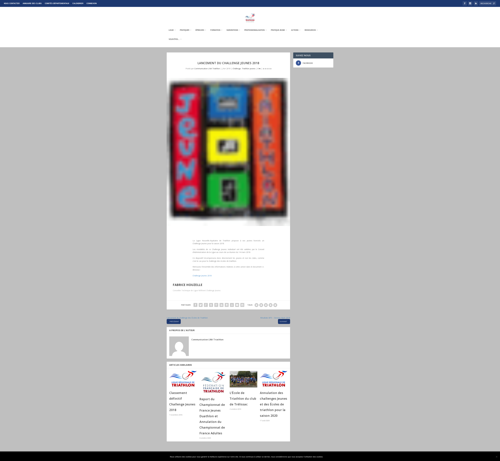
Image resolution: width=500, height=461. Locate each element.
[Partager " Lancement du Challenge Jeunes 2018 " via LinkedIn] (221, 305)
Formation (215, 30)
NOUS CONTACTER (12, 3)
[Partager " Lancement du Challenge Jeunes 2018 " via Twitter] (200, 305)
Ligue (171, 30)
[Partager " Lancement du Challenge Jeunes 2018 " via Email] (237, 305)
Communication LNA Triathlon (207, 68)
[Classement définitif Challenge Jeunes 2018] (183, 379)
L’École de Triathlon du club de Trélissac (243, 398)
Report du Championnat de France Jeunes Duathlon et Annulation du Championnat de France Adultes (212, 416)
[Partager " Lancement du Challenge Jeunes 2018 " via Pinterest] (216, 305)
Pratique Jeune (278, 30)
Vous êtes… (174, 39)
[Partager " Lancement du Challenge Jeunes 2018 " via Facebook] (195, 305)
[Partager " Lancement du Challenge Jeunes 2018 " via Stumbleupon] (232, 305)
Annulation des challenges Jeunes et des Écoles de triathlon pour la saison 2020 (273, 404)
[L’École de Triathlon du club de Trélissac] (243, 379)
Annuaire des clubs (32, 3)
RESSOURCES (310, 30)
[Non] (496, 456)
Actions (294, 30)
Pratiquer (184, 30)
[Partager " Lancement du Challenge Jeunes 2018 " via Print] (242, 305)
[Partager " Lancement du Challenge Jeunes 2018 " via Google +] (205, 305)
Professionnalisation (254, 30)
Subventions (232, 30)
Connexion (91, 3)
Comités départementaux (57, 3)
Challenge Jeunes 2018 (202, 275)
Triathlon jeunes (248, 68)
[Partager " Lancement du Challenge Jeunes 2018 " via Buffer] (226, 305)
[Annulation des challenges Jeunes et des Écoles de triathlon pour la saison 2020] (274, 379)
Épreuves (199, 30)
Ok (327, 457)
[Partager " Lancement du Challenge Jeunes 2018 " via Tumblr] (211, 305)
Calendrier (77, 3)
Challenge (237, 68)
